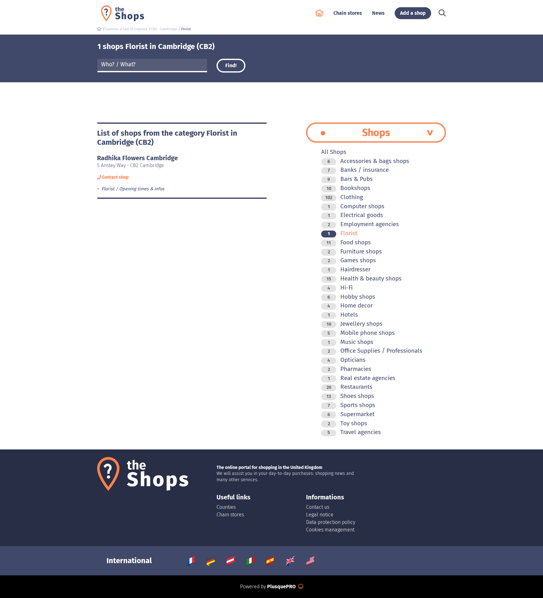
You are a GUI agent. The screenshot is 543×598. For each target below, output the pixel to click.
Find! (231, 65)
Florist (342, 233)
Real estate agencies (361, 378)
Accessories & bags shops (368, 161)
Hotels (343, 314)
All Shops (333, 151)
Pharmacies (349, 368)
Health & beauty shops (364, 278)
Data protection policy (330, 522)
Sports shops (351, 405)
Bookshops (348, 188)
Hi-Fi (340, 287)
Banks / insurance (358, 169)
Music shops (350, 341)
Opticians (346, 359)
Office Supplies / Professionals (375, 350)
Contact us (317, 507)
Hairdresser (349, 269)
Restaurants (349, 386)
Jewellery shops (354, 323)
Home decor (350, 305)
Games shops (352, 260)
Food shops (348, 242)
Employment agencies (363, 224)
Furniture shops (355, 251)
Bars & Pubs (350, 178)
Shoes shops (350, 396)
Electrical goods (355, 215)
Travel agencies (354, 432)
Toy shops (347, 423)
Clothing (344, 197)
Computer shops (356, 206)
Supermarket (351, 414)
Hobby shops (351, 296)
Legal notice (319, 515)
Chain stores (230, 515)
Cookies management (330, 530)
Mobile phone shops (361, 332)
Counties (226, 507)
